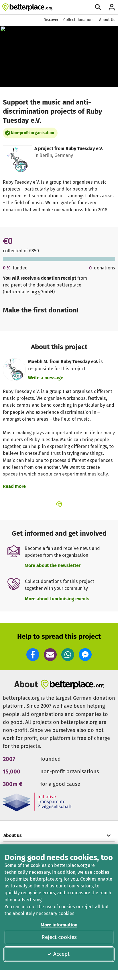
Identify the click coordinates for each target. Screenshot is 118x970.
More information (59, 925)
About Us (107, 19)
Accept (61, 954)
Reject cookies (59, 937)
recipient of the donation (29, 285)
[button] (32, 654)
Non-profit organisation (32, 132)
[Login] (111, 7)
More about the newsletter (52, 565)
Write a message (45, 377)
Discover (51, 19)
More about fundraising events (57, 598)
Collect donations (78, 19)
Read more (14, 486)
